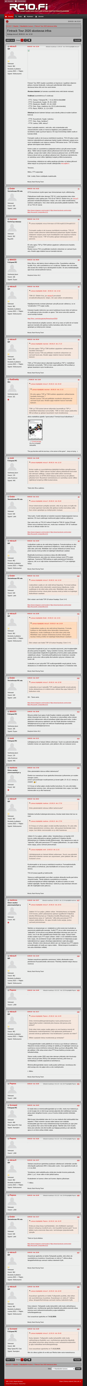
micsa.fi (13, 46)
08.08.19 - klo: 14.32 (33, 188)
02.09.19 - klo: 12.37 (33, 1160)
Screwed (13, 1105)
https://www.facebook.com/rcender (60, 210)
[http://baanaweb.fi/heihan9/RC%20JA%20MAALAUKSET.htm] (9, 790)
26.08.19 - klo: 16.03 (33, 1105)
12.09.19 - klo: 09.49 (33, 1286)
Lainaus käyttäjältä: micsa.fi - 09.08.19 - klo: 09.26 (46, 501)
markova (13, 768)
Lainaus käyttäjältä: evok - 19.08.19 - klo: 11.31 (45, 849)
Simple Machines (18, 1381)
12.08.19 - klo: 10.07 (33, 678)
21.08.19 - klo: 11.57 (33, 900)
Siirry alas (10, 40)
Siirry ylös (10, 1359)
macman (13, 219)
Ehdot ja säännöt (68, 1381)
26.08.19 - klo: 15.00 (33, 1083)
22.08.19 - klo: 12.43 (33, 956)
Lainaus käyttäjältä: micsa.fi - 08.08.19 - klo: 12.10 (46, 462)
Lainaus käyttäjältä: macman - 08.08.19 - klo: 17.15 (46, 344)
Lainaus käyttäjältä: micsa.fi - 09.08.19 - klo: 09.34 (46, 384)
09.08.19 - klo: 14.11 (33, 496)
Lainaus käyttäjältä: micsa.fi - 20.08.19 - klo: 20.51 (46, 905)
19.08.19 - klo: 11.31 (33, 738)
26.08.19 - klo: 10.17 (33, 1011)
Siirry (49, 1368)
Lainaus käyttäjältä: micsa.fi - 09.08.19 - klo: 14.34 (46, 580)
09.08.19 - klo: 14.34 (33, 541)
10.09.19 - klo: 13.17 (33, 1216)
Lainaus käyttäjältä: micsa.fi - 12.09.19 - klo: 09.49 (46, 1333)
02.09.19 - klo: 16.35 (33, 1195)
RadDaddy (14, 379)
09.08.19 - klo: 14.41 (33, 576)
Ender (12, 189)
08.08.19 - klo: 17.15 (33, 219)
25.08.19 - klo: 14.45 (33, 990)
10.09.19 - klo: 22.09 (33, 1252)
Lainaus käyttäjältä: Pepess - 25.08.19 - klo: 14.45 (46, 1016)
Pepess (13, 990)
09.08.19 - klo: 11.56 (35, 379)
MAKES (13, 260)
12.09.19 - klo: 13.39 (33, 1329)
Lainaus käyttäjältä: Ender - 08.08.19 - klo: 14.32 (45, 291)
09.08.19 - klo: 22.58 (33, 613)
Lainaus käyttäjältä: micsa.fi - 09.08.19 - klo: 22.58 (46, 682)
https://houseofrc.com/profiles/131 (37, 212)
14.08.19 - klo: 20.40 (33, 711)
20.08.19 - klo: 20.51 (33, 799)
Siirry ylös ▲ (77, 1381)
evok (12, 458)
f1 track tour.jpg (36, 441)
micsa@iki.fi (65, 163)
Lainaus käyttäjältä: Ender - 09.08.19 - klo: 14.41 (45, 618)
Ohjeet (61, 1381)
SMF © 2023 (9, 1381)
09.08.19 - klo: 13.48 (33, 458)
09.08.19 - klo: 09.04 (33, 259)
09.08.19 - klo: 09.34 (33, 339)
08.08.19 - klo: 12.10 (33, 46)
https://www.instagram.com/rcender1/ (38, 210)
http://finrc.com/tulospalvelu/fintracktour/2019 (42, 318)
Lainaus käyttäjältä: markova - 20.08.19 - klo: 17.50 (46, 803)
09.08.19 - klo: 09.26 (33, 286)
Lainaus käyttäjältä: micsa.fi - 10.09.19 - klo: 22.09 (46, 1291)
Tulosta (77, 40)
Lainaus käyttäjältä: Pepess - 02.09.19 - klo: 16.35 (46, 1221)
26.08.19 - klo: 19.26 (33, 1138)
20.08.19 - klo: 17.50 (33, 767)
